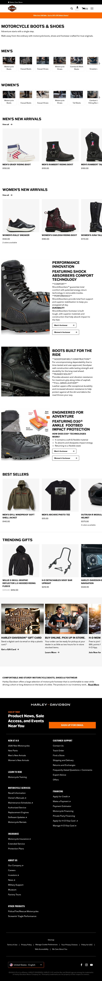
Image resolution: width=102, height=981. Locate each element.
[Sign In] (77, 8)
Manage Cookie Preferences (46, 945)
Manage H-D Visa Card (63, 825)
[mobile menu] (91, 8)
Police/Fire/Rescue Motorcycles (23, 911)
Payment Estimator (62, 806)
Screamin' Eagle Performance (22, 916)
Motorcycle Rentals (17, 822)
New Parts (13, 750)
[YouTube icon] (91, 964)
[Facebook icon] (81, 964)
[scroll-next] (99, 63)
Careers (11, 870)
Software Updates (16, 817)
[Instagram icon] (86, 964)
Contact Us (58, 745)
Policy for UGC (87, 945)
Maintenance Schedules (19, 802)
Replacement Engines (18, 812)
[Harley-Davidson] (51, 705)
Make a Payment (61, 801)
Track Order (58, 750)
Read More (93, 684)
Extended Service (16, 844)
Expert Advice (59, 775)
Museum (12, 889)
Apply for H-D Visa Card (64, 820)
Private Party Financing (64, 816)
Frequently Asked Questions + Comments (72, 770)
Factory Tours (14, 894)
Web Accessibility (41, 949)
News (10, 880)
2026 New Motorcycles (19, 745)
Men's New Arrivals (17, 755)
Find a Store (58, 755)
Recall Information (17, 793)
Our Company (14, 865)
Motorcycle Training (17, 777)
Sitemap (51, 940)
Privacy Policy (26, 945)
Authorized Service (17, 807)
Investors (12, 875)
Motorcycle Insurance (18, 839)
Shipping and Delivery (63, 760)
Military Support (15, 885)
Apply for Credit (60, 796)
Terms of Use (12, 945)
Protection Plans (16, 848)
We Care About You (59, 949)
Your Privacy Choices (69, 945)
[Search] (72, 8)
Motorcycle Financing (63, 811)
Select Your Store (16, 2)
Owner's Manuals (16, 798)
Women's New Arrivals (18, 760)
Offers (56, 779)
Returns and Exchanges (64, 765)
